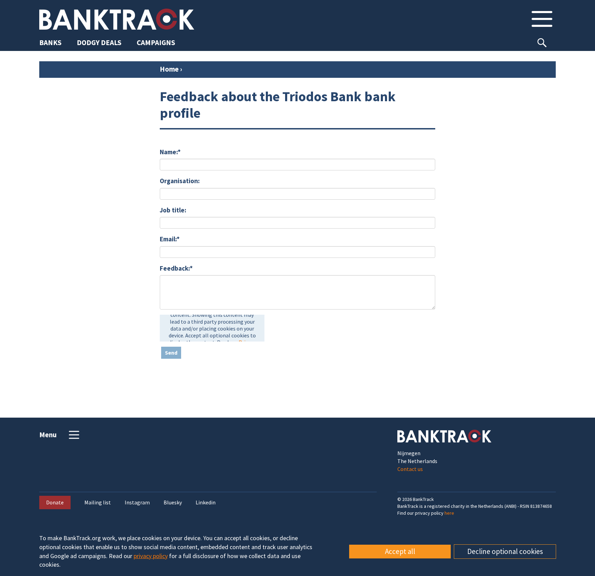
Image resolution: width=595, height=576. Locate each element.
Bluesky (173, 502)
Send (171, 352)
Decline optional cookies (505, 551)
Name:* (170, 152)
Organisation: (180, 181)
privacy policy (151, 556)
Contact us (410, 468)
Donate (55, 502)
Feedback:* (176, 268)
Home (169, 69)
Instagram (137, 502)
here (449, 513)
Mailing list (97, 502)
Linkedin (206, 502)
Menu (48, 434)
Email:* (170, 239)
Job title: (173, 210)
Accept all (400, 551)
